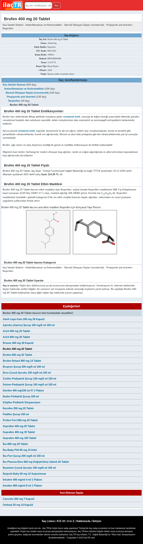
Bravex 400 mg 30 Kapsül (18, 342)
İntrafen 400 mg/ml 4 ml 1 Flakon (22, 479)
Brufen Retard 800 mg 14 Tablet (22, 360)
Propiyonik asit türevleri (21, 96)
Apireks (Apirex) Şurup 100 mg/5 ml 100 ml (29, 325)
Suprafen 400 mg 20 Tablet (19, 426)
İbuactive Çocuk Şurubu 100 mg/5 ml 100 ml (29, 467)
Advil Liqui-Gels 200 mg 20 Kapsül (23, 319)
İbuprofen (14, 100)
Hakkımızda (83, 521)
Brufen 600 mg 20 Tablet (17, 354)
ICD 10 (61, 521)
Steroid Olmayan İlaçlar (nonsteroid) (27, 92)
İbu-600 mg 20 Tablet (15, 443)
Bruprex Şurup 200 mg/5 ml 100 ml (24, 366)
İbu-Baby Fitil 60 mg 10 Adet (20, 449)
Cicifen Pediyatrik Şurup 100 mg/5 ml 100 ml (29, 378)
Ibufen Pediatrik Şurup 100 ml (21, 396)
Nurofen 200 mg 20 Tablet (18, 408)
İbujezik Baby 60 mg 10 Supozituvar (24, 473)
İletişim (96, 521)
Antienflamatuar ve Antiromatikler (24, 88)
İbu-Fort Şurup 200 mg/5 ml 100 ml (23, 455)
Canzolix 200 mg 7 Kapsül (18, 498)
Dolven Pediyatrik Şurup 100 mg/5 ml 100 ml (29, 384)
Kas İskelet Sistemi (14, 84)
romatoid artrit (71, 116)
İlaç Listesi (48, 521)
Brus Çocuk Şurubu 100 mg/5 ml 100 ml (27, 372)
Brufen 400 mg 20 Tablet (17, 348)
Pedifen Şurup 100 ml (16, 414)
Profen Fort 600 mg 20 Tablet (20, 420)
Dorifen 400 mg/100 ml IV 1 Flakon (23, 390)
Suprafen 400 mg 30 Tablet (19, 432)
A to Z (70, 521)
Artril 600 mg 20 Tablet (16, 336)
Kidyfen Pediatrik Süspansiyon (21, 402)
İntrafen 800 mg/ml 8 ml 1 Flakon (22, 485)
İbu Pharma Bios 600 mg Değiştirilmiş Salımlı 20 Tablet (36, 461)
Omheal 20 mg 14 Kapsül (18, 504)
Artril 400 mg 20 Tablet (16, 331)
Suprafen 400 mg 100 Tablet (19, 437)
